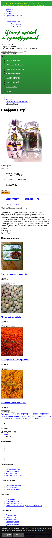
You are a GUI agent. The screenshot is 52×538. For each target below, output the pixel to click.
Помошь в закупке (13, 485)
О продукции (11, 515)
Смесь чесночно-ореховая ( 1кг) (14, 274)
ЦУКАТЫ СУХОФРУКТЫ (15, 65)
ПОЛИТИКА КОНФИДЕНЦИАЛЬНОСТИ (24, 506)
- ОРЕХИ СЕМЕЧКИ (39, 414)
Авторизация (16, 26)
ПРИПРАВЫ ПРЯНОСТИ (15, 69)
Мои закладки (11, 473)
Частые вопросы (12, 487)
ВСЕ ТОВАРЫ (11, 87)
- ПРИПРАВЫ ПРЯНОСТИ (38, 416)
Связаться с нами (13, 489)
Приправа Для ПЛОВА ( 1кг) (13, 403)
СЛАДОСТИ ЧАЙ (12, 82)
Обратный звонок (9, 47)
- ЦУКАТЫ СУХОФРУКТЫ (13, 416)
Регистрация (16, 24)
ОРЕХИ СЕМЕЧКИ (13, 60)
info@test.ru (5, 434)
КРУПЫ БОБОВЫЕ (13, 74)
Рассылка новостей (14, 475)
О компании (11, 499)
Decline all (18, 535)
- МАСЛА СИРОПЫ (20, 414)
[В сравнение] (14, 326)
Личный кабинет (13, 469)
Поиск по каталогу (13, 524)
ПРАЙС (8, 91)
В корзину (5, 192)
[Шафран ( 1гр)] (24, 161)
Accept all (7, 535)
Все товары (5, 414)
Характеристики (12, 204)
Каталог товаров (12, 519)
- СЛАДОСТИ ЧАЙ (30, 418)
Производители (12, 522)
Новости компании (14, 503)
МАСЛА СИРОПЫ (13, 78)
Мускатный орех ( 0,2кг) (11, 317)
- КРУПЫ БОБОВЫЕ (10, 418)
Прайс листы (11, 517)
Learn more (40, 530)
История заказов (12, 471)
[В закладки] (12, 326)
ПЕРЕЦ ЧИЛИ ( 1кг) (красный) (15, 360)
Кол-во (4, 190)
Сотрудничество (12, 501)
